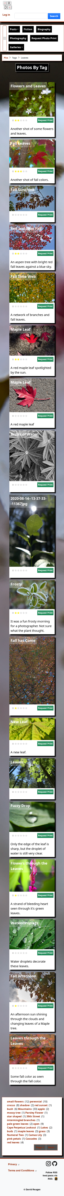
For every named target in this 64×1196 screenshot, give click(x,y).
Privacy (12, 1164)
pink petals (14, 1138)
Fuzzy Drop (20, 805)
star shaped (14, 1116)
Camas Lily (35, 1135)
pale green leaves (17, 1124)
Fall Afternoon (23, 975)
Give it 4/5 (23, 120)
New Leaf (19, 721)
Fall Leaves (20, 143)
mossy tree (14, 1112)
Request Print (45, 120)
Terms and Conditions (21, 1170)
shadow (25, 1105)
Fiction (28, 29)
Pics (6, 57)
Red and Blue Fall (26, 228)
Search (54, 16)
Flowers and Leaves (28, 85)
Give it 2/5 (18, 120)
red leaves (13, 1142)
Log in (6, 14)
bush (10, 1109)
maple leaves (26, 1131)
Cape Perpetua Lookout (21, 1127)
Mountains (25, 1109)
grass (42, 1131)
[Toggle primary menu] (5, 38)
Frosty (16, 584)
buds (10, 1131)
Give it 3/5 (21, 120)
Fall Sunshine (22, 189)
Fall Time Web (23, 276)
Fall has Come (23, 640)
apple (41, 1109)
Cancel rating (13, 120)
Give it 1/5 (15, 120)
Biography (44, 29)
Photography (18, 38)
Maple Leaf (20, 329)
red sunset (41, 1105)
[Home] (7, 5)
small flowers (15, 1101)
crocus (11, 1105)
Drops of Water (24, 434)
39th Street (33, 1116)
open (36, 1124)
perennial (36, 1101)
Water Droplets (24, 922)
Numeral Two (15, 1135)
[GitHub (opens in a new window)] (54, 1163)
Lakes (44, 1127)
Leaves (17, 762)
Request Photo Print (44, 38)
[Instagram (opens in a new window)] (48, 1163)
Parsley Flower (34, 1112)
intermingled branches (21, 1120)
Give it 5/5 (26, 120)
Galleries (15, 47)
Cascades (31, 1138)
